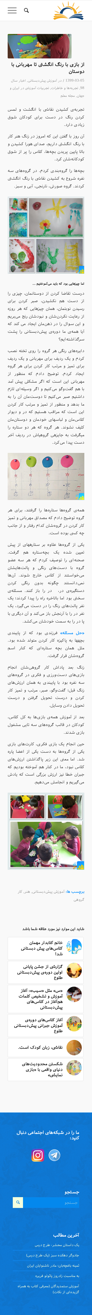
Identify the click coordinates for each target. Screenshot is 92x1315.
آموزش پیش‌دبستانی (42, 80)
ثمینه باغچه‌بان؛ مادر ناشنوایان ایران (53, 1266)
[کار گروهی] (40, 46)
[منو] (14, 10)
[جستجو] (25, 10)
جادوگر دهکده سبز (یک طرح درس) (52, 1255)
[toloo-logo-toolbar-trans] (53, 10)
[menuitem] (25, 10)
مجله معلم (68, 96)
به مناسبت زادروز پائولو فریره (57, 1276)
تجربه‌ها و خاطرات (64, 88)
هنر (27, 892)
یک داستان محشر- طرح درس (57, 1245)
